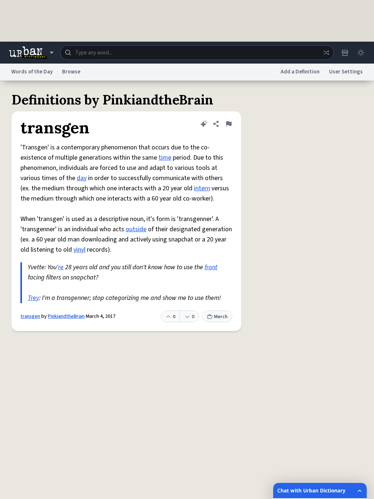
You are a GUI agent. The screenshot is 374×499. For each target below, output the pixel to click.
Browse (71, 72)
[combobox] (197, 52)
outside (136, 229)
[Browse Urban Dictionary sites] (31, 52)
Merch (221, 316)
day (82, 178)
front (211, 267)
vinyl (79, 249)
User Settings (346, 72)
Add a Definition (300, 72)
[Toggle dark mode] (360, 52)
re (61, 267)
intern (202, 188)
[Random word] (326, 52)
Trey (33, 297)
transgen (30, 316)
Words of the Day (32, 72)
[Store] (344, 52)
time (165, 157)
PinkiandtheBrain (66, 316)
